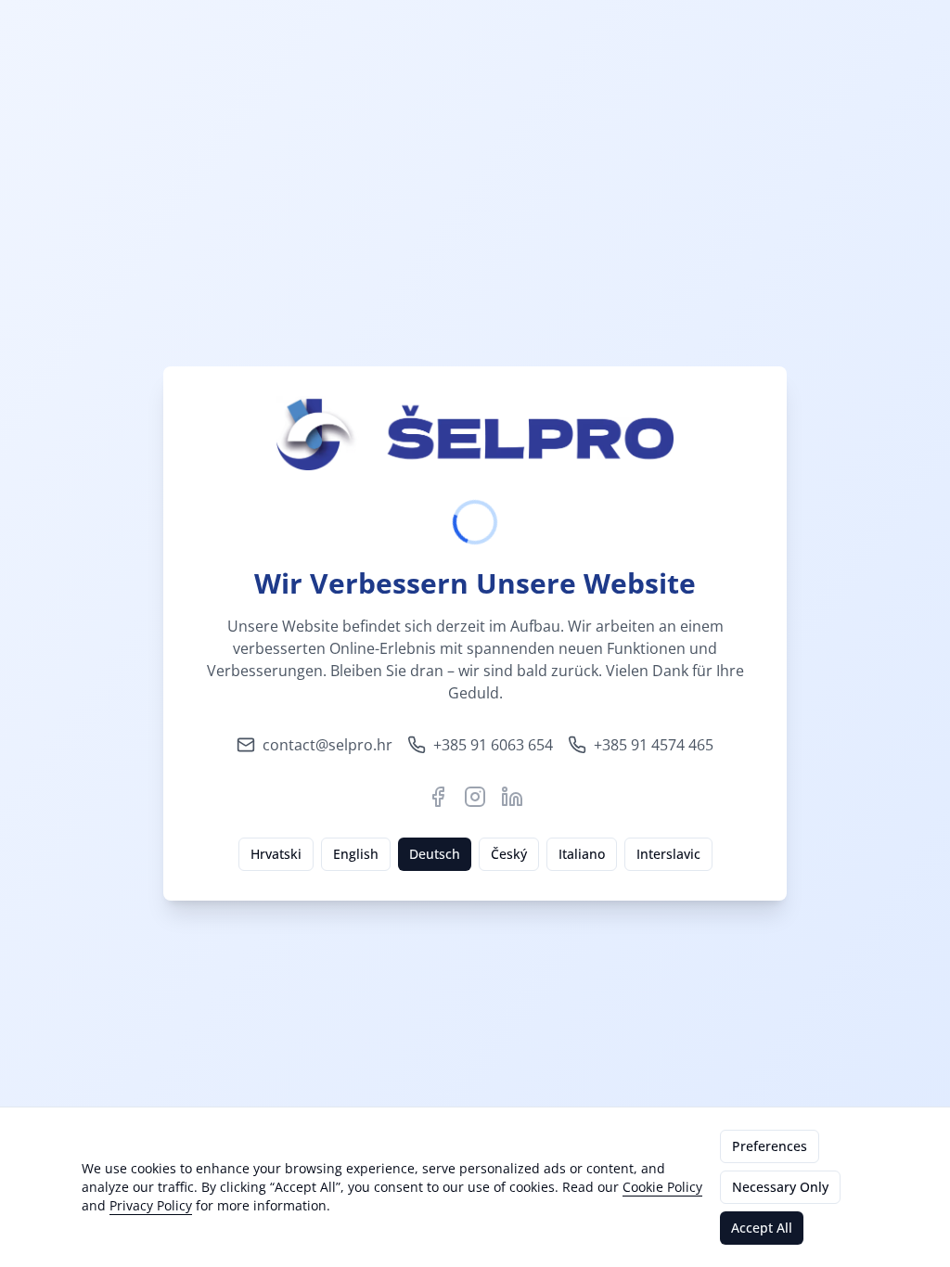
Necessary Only (780, 1187)
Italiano (581, 854)
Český (509, 854)
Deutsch (434, 854)
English (356, 854)
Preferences (769, 1146)
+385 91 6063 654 (493, 744)
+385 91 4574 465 (653, 744)
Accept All (761, 1227)
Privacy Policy (150, 1205)
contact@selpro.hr (327, 744)
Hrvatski (276, 854)
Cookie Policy (662, 1187)
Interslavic (668, 854)
